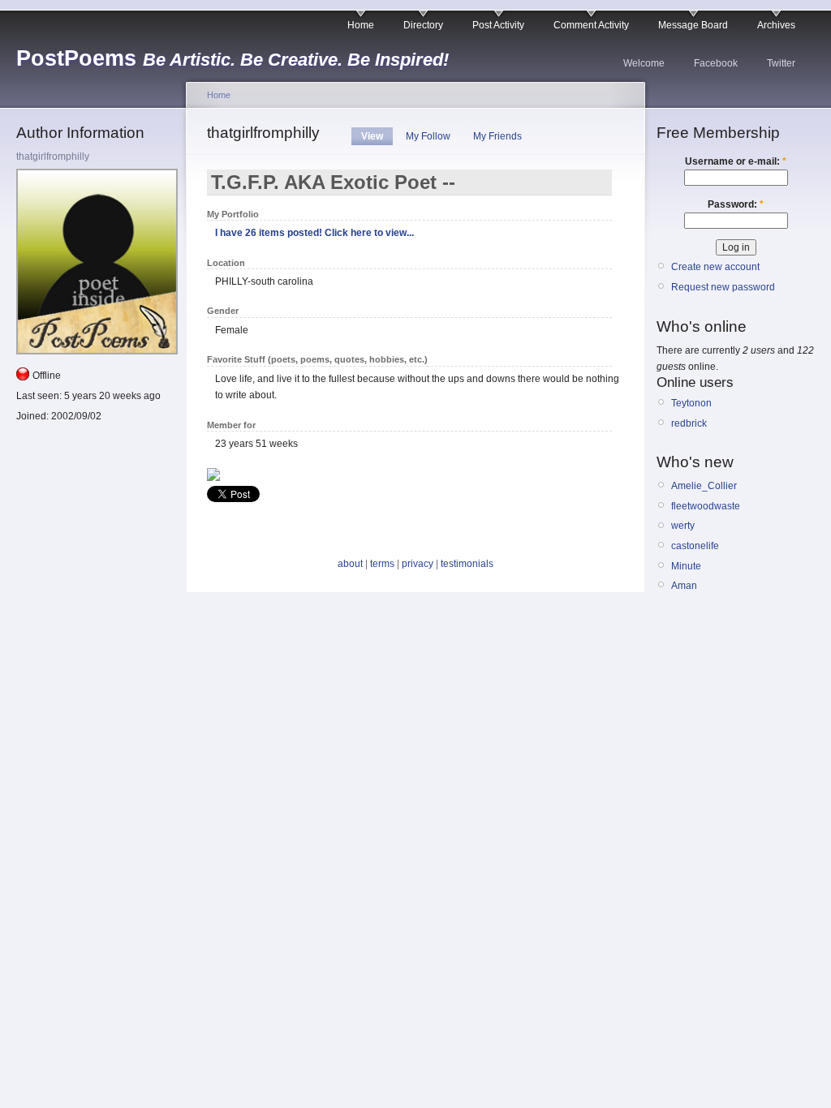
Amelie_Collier (704, 486)
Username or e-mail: (735, 161)
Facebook (716, 63)
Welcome (644, 63)
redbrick (689, 423)
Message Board (693, 25)
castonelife (695, 546)
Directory (423, 25)
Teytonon (691, 403)
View (372, 136)
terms (382, 563)
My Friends (497, 136)
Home (360, 25)
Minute (686, 566)
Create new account (715, 267)
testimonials (467, 563)
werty (683, 525)
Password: (736, 204)
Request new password (723, 287)
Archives (776, 25)
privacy (417, 563)
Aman (684, 585)
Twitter (781, 63)
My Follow (428, 136)
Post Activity (498, 25)
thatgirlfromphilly (52, 156)
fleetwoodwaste (705, 506)
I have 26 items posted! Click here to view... (314, 232)
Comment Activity (591, 25)
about (350, 563)
